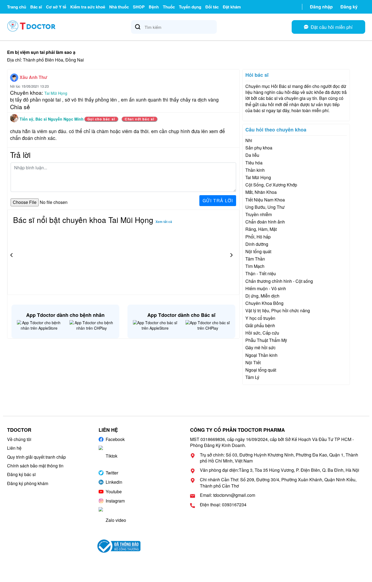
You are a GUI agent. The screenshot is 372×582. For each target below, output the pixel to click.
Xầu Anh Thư (33, 77)
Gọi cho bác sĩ (101, 119)
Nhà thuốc (119, 7)
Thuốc (169, 7)
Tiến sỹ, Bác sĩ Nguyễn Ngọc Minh (52, 119)
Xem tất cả (163, 221)
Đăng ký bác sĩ (21, 474)
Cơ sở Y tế (56, 7)
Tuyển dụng (190, 7)
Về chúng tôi (19, 439)
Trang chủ (16, 7)
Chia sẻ (20, 107)
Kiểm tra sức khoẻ (87, 7)
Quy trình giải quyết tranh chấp (36, 457)
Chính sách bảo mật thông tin (35, 465)
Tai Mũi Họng (55, 93)
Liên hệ (14, 448)
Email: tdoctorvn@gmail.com (227, 495)
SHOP (139, 7)
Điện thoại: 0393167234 (223, 505)
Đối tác (212, 7)
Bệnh (154, 7)
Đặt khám (232, 7)
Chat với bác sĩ (139, 119)
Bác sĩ (36, 7)
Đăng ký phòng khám (27, 483)
